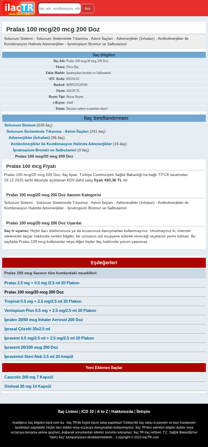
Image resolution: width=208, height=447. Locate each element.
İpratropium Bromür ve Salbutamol (44, 150)
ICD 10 (87, 411)
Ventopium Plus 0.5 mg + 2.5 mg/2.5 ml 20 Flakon (50, 310)
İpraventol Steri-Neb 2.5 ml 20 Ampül (38, 356)
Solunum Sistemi (19, 125)
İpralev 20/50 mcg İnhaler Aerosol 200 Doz (43, 319)
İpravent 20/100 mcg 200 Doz (31, 347)
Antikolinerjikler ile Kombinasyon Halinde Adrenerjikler (61, 144)
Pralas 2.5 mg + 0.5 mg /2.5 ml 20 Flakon (41, 282)
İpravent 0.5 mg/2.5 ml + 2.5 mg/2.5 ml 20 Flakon (49, 338)
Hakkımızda (122, 411)
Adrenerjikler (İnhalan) (29, 138)
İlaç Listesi (68, 411)
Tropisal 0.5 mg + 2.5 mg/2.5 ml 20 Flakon (43, 301)
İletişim (143, 411)
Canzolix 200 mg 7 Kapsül (28, 377)
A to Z (102, 411)
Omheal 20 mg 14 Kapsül (27, 386)
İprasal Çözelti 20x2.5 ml (27, 329)
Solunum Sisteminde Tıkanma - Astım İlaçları (47, 131)
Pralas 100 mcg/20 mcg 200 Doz (34, 292)
